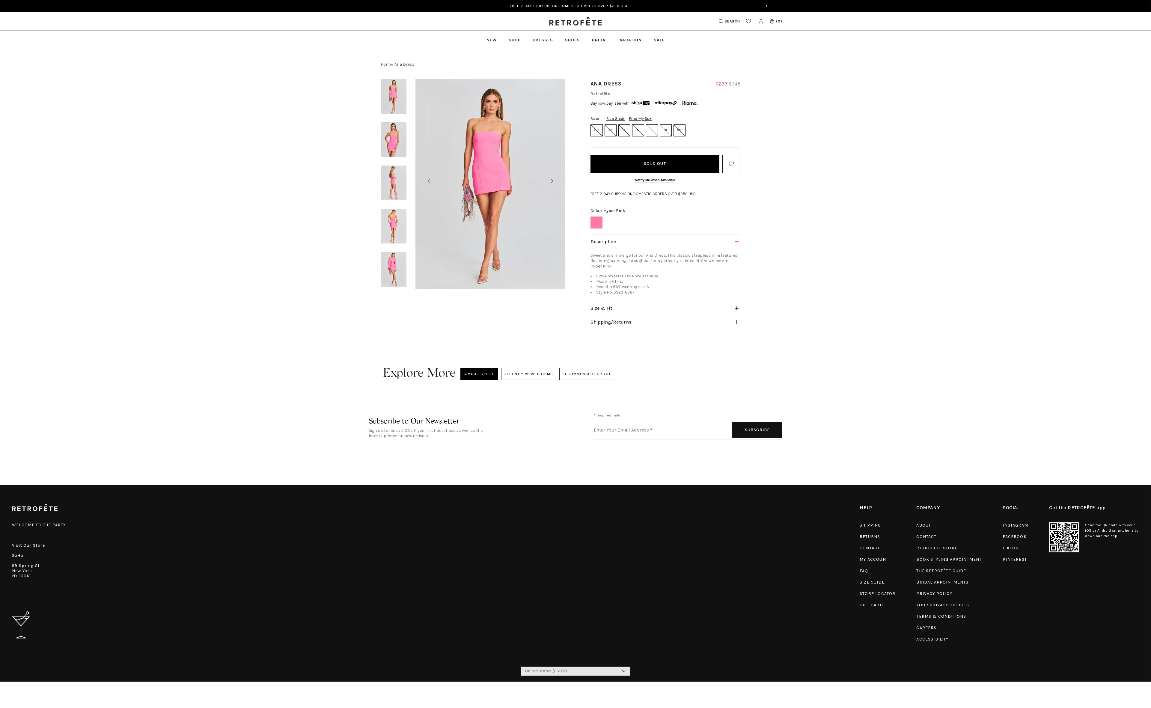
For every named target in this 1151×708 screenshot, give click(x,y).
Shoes (572, 40)
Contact (870, 548)
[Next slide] (552, 181)
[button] (775, 21)
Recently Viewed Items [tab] (528, 374)
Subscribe (757, 429)
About (923, 525)
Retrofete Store (936, 548)
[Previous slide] (428, 181)
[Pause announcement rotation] (767, 6)
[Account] (760, 21)
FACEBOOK (1014, 536)
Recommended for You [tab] (587, 374)
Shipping (870, 525)
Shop (515, 40)
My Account (874, 559)
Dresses (543, 40)
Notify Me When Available (655, 180)
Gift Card (871, 605)
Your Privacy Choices (942, 605)
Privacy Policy (934, 593)
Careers (926, 627)
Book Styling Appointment (949, 559)
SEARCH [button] (732, 21)
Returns (870, 536)
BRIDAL (600, 40)
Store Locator (877, 593)
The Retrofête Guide (941, 570)
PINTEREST (1015, 559)
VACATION (631, 40)
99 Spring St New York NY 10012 (26, 570)
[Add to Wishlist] (731, 164)
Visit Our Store (28, 545)
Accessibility (932, 639)
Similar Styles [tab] (479, 374)
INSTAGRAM (1015, 525)
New (491, 40)
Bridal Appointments (942, 582)
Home (386, 64)
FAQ (864, 570)
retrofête (600, 93)
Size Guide (615, 118)
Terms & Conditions (941, 616)
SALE (659, 40)
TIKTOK (1011, 548)
